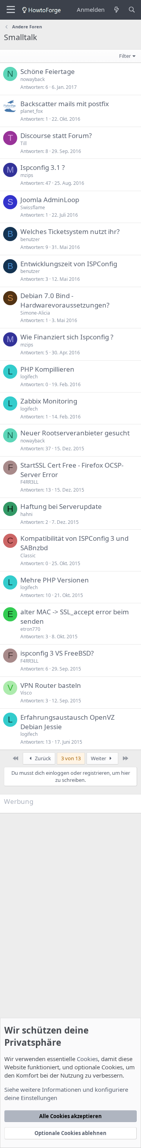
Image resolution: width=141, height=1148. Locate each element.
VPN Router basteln (50, 685)
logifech (29, 376)
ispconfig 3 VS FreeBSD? (57, 653)
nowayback (32, 79)
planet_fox (31, 111)
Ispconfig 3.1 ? (42, 167)
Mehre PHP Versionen (54, 579)
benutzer (30, 239)
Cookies (87, 1059)
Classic (28, 555)
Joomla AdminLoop (49, 199)
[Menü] (11, 10)
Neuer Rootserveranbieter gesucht (75, 432)
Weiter (99, 758)
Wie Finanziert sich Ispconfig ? (66, 336)
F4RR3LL (29, 482)
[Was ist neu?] (116, 9)
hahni (26, 514)
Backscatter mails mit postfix (64, 103)
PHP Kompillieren (47, 369)
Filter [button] (125, 55)
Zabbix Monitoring (48, 400)
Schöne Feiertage (47, 71)
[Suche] (131, 9)
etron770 (30, 629)
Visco (26, 692)
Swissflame (32, 207)
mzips (26, 175)
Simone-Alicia (35, 313)
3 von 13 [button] (71, 758)
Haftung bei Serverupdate (61, 506)
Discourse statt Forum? (56, 135)
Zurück (42, 758)
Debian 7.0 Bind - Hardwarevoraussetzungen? (64, 300)
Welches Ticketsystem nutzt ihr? (69, 231)
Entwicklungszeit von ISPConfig (68, 263)
